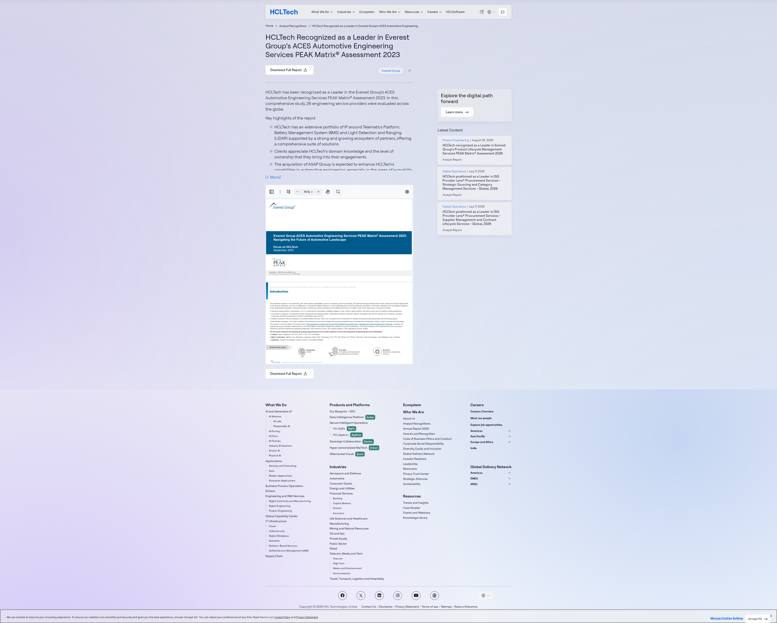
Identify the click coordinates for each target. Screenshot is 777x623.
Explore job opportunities (486, 425)
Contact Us (368, 606)
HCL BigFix (344, 428)
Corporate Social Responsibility (423, 443)
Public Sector (338, 543)
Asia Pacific (477, 436)
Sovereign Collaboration (351, 441)
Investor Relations (414, 459)
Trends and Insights (416, 503)
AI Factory (274, 431)
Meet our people (481, 418)
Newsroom (410, 469)
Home (269, 26)
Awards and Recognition (419, 434)
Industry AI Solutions (280, 445)
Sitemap (446, 606)
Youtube (416, 595)
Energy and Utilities (342, 488)
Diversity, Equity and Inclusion (422, 448)
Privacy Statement (407, 606)
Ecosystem (366, 12)
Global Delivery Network (418, 454)
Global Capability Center (281, 516)
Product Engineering (456, 140)
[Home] (284, 11)
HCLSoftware (455, 12)
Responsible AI (281, 426)
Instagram (397, 595)
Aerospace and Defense (345, 473)
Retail (333, 548)
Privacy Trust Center (416, 474)
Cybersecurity (277, 530)
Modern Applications (280, 475)
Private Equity (338, 538)
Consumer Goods (341, 483)
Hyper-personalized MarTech (354, 447)
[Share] (410, 70)
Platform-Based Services (283, 545)
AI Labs (277, 421)
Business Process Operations (284, 486)
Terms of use (430, 606)
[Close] (770, 615)
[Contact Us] (503, 12)
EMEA (474, 478)
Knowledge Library (415, 518)
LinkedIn (379, 595)
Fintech (337, 508)
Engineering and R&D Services (285, 496)
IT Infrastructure (276, 521)
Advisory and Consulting (282, 465)
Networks (274, 540)
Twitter (361, 595)
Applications (273, 461)
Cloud (272, 526)
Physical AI (275, 455)
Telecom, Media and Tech (346, 553)
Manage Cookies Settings (726, 618)
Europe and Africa (481, 442)
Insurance (338, 513)
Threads (434, 595)
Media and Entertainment (347, 568)
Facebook (342, 595)
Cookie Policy (282, 617)
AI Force (273, 436)
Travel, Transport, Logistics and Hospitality (357, 578)
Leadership (410, 464)
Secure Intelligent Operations (349, 423)
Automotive (337, 478)
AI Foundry (275, 440)
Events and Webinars (416, 512)
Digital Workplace (279, 535)
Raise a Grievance (466, 606)
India (473, 448)
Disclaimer (386, 606)
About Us (409, 418)
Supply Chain (274, 556)
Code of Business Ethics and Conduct (427, 439)
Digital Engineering (279, 505)
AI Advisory (275, 416)
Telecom (338, 558)
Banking (337, 498)
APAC (474, 484)
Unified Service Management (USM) (288, 550)
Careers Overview (482, 411)
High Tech (338, 563)
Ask (482, 12)
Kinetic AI (274, 450)
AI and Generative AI (278, 411)
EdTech (270, 491)
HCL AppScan (347, 434)
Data (271, 470)
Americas (476, 431)
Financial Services (341, 493)
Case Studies (411, 508)
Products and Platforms (350, 405)
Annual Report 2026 (416, 428)
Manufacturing (339, 523)
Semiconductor (341, 573)
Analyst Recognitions (293, 26)
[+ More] (273, 177)
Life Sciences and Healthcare (348, 518)
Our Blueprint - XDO (342, 411)
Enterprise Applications (282, 480)
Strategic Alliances (415, 479)
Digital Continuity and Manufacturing (290, 501)
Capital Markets (342, 503)
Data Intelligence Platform (352, 417)
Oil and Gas (337, 533)
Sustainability (411, 484)
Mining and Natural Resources (349, 528)
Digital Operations (454, 171)
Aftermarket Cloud (346, 454)
